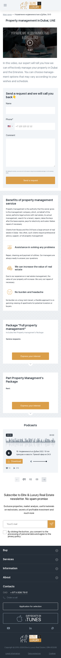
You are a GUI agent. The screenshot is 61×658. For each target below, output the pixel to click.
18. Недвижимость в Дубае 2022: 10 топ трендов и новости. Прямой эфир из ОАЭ (33, 452)
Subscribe (51, 524)
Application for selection (30, 606)
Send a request (30, 180)
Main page (7, 15)
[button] (10, 126)
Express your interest (30, 356)
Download (16, 461)
